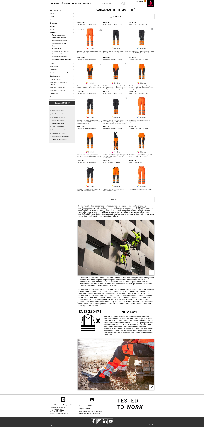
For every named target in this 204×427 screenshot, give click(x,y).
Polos (52, 29)
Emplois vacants (84, 409)
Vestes (52, 13)
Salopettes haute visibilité (59, 133)
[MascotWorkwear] (93, 421)
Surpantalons (56, 48)
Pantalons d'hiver (58, 54)
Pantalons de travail (58, 35)
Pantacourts (54, 66)
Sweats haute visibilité (58, 117)
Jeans (54, 46)
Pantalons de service (59, 43)
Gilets (52, 17)
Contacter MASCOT (62, 103)
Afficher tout (115, 199)
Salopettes (53, 70)
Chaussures (54, 93)
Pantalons (53, 32)
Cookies (151, 425)
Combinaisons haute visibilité (60, 136)
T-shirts (52, 26)
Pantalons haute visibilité (61, 59)
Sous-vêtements (55, 79)
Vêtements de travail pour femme (58, 83)
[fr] (150, 3)
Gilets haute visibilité (58, 114)
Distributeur (139, 1)
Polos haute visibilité (58, 123)
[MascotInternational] (110, 421)
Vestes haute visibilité (58, 111)
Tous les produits (55, 10)
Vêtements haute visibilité (59, 139)
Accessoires (54, 97)
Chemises (53, 23)
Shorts (52, 63)
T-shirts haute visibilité (58, 120)
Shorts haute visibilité (58, 126)
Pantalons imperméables (60, 51)
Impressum (53, 425)
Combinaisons (55, 76)
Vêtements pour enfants (58, 87)
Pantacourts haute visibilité (59, 130)
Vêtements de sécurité (57, 90)
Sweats (52, 20)
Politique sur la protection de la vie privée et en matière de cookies (90, 412)
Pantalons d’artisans (59, 37)
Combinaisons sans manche (59, 73)
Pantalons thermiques (59, 56)
